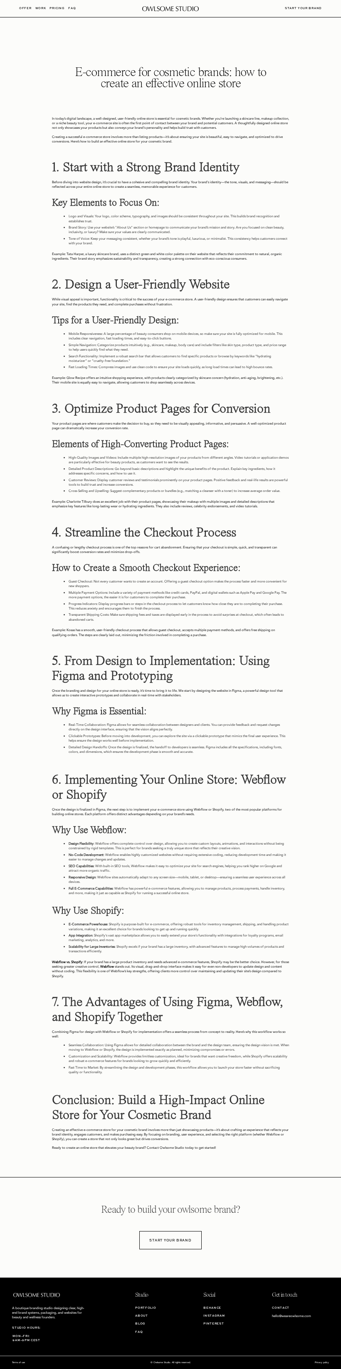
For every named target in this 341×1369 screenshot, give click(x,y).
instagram (214, 1315)
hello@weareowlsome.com (291, 1316)
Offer (25, 8)
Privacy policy (322, 1362)
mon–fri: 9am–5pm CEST (26, 1338)
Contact (280, 1308)
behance (212, 1308)
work (40, 8)
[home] (170, 8)
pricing (56, 8)
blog (140, 1323)
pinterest (213, 1323)
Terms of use (18, 1362)
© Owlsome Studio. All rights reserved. (171, 1362)
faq (72, 8)
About (141, 1315)
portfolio (145, 1308)
